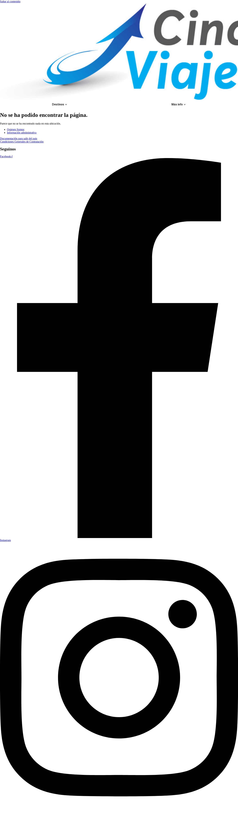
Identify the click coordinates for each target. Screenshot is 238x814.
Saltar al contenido (10, 1)
